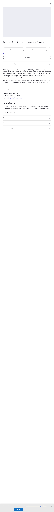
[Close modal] (51, 3)
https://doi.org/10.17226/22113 (14, 98)
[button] (27, 57)
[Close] (51, 506)
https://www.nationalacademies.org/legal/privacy (36, 506)
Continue (18, 509)
